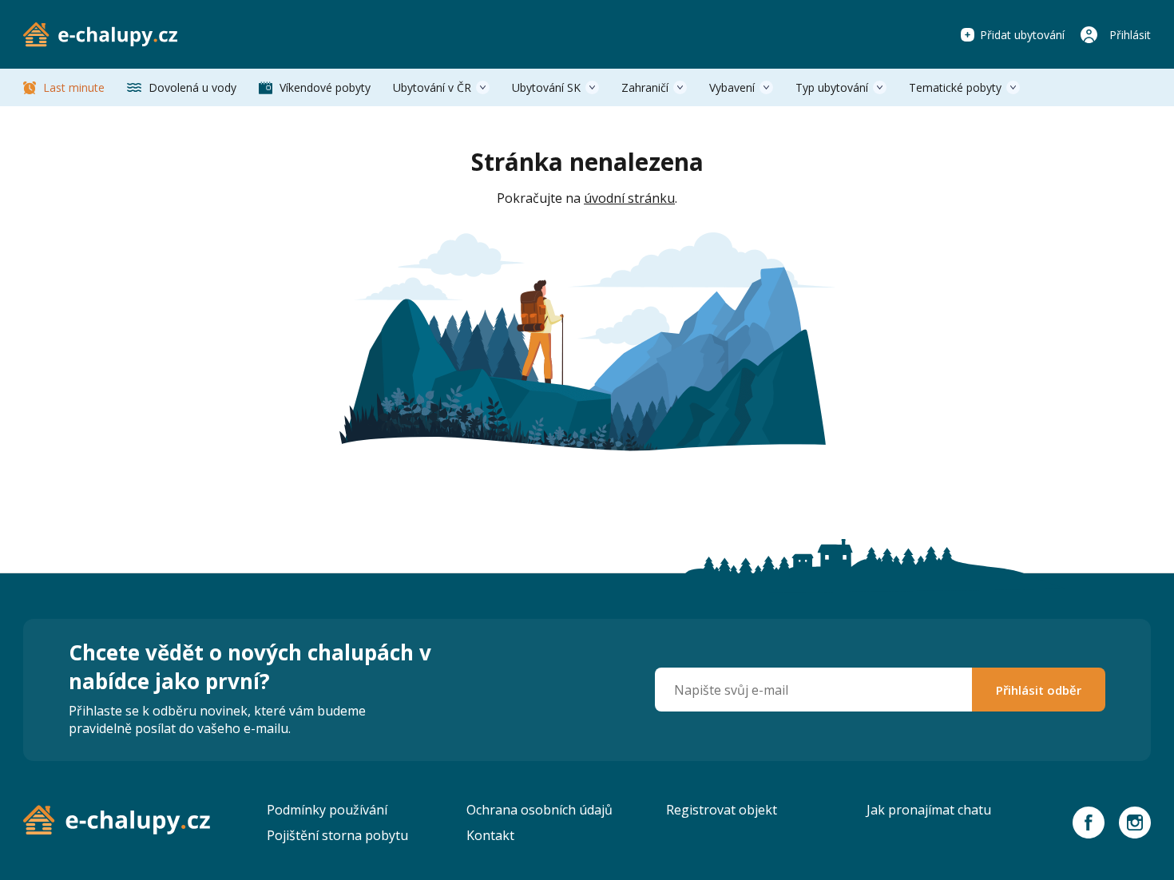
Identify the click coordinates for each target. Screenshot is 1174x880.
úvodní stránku (629, 198)
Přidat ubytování (1022, 34)
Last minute (74, 87)
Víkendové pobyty (325, 87)
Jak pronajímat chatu (929, 810)
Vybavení (732, 87)
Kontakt (490, 835)
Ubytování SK (546, 87)
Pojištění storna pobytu (337, 835)
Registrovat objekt (721, 810)
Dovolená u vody (192, 87)
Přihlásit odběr (1038, 690)
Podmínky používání (327, 810)
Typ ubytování (831, 87)
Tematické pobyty (955, 87)
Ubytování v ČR (432, 87)
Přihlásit (1130, 34)
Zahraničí (644, 87)
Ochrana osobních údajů (539, 810)
